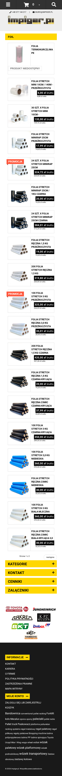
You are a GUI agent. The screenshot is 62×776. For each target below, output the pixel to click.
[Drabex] (42, 624)
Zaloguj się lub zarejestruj (23, 702)
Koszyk (9, 707)
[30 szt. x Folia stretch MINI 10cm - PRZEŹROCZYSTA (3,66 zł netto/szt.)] (19, 106)
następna (50, 557)
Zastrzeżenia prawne (18, 683)
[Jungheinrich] (44, 606)
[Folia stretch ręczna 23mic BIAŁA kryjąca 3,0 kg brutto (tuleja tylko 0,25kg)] (19, 530)
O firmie (10, 673)
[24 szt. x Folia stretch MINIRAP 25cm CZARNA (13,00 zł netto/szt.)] (19, 212)
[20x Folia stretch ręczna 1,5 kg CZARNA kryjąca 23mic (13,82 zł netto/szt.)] (19, 344)
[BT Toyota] (17, 606)
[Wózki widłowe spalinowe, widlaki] (31, 632)
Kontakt (10, 663)
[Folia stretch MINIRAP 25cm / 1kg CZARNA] (19, 186)
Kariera (10, 668)
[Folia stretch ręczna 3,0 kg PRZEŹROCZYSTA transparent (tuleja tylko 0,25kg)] (19, 318)
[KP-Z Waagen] (44, 615)
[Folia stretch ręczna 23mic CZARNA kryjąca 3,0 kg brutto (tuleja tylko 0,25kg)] (19, 397)
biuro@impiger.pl (44, 12)
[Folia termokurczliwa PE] (19, 45)
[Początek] (31, 19)
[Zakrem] (22, 615)
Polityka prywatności (19, 678)
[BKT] (20, 624)
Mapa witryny (13, 688)
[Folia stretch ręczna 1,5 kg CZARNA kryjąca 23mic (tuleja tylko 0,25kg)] (19, 371)
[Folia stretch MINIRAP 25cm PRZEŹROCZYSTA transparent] (19, 133)
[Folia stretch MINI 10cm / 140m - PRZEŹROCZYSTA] (19, 80)
